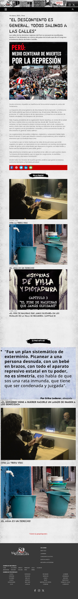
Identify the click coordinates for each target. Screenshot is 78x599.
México (20, 567)
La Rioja (27, 584)
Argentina (6, 569)
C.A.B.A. (11, 574)
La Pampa (65, 574)
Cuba (4, 567)
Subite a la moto (45, 559)
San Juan (27, 582)
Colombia (13, 567)
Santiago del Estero (45, 582)
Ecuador (39, 567)
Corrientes (65, 584)
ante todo (43, 550)
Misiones (65, 578)
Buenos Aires (11, 582)
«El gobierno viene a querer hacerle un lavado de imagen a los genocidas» (38, 403)
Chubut (11, 580)
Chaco (45, 578)
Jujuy (11, 584)
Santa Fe (27, 580)
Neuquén (27, 576)
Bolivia (20, 569)
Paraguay (27, 567)
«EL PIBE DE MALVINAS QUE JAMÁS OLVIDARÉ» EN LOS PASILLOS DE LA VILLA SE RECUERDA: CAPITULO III (34, 314)
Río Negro (45, 574)
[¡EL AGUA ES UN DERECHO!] (38, 244)
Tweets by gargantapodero (38, 534)
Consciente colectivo (47, 556)
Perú (25, 569)
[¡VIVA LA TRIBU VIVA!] (38, 199)
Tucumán (11, 578)
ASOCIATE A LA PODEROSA (47, 562)
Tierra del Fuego (65, 582)
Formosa (45, 584)
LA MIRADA (43, 553)
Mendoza (45, 576)
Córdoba (11, 576)
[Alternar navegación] (5, 9)
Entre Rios (27, 574)
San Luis (27, 578)
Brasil (33, 569)
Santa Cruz (65, 580)
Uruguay (13, 569)
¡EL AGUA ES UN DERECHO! (21, 268)
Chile (33, 567)
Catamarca (65, 576)
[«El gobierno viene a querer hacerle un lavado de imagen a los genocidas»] (38, 373)
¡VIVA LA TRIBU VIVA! (18, 223)
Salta (45, 580)
